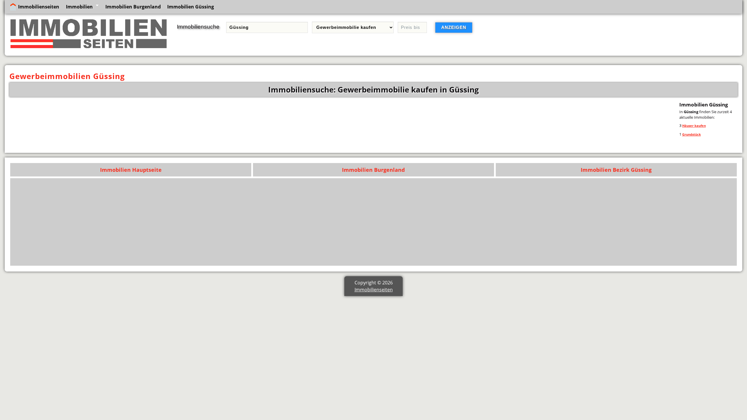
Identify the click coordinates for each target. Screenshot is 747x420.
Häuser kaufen (694, 125)
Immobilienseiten (38, 7)
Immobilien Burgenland (133, 7)
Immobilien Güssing (190, 7)
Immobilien (79, 7)
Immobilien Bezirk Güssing (616, 169)
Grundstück (691, 134)
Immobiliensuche (198, 27)
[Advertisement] (559, 222)
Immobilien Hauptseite (131, 169)
